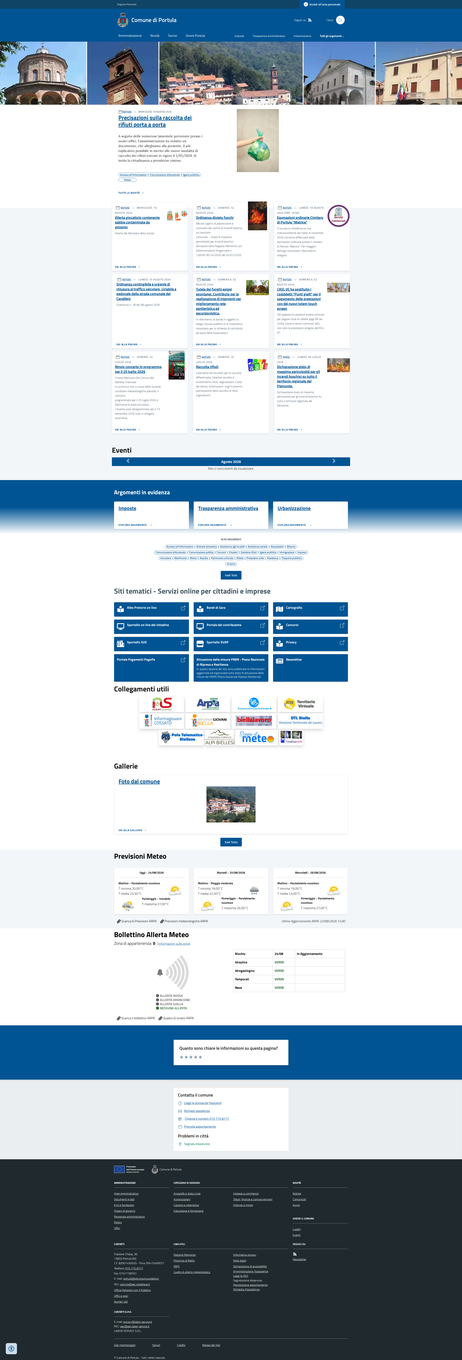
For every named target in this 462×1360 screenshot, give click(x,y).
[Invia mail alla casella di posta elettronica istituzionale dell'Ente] (141, 1278)
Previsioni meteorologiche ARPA (186, 921)
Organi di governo (124, 1211)
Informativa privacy (244, 1255)
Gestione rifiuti (249, 552)
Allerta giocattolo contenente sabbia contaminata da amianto (137, 222)
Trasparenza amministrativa (269, 36)
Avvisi (296, 1205)
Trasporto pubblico (292, 557)
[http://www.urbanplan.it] (300, 704)
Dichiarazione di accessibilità (250, 1266)
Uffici (117, 1228)
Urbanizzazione (302, 36)
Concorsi (221, 552)
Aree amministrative (126, 1193)
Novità (154, 35)
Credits (181, 1345)
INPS (177, 1266)
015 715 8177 (134, 1268)
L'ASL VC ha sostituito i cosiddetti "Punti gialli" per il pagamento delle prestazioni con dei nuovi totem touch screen (299, 299)
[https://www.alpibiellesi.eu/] (219, 737)
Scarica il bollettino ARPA (138, 1018)
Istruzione (165, 557)
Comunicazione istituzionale (171, 552)
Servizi (172, 35)
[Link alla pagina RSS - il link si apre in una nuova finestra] (310, 20)
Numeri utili (121, 1301)
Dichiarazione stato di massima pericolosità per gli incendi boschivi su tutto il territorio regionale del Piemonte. (298, 376)
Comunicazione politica (201, 552)
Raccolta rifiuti (207, 366)
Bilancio (291, 546)
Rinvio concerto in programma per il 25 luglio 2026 (138, 369)
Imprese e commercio (246, 1193)
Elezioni (233, 552)
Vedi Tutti (231, 575)
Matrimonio (180, 557)
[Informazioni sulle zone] (173, 943)
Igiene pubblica (268, 552)
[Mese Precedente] (128, 460)
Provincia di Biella (184, 1260)
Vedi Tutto (231, 842)
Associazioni (277, 546)
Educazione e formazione (188, 1211)
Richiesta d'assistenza (246, 1289)
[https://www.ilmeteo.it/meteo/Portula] (256, 737)
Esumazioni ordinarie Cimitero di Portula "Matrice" (300, 220)
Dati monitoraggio (124, 1345)
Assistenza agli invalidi (232, 546)
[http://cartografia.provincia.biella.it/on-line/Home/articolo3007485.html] (254, 704)
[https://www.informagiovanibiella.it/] (207, 721)
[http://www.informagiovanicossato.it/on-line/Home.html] (161, 721)
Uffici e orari (121, 1296)
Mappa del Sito (211, 1345)
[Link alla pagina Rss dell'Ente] (295, 1254)
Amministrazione (130, 35)
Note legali (239, 1260)
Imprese (301, 552)
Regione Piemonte (126, 4)
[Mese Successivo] (334, 460)
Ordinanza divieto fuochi (215, 217)
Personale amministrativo (129, 1216)
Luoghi (297, 1229)
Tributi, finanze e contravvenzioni (252, 1199)
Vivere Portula (195, 35)
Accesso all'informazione (180, 546)
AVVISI (286, 357)
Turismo (231, 563)
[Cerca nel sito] (339, 20)
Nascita (204, 557)
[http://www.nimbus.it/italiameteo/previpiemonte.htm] (291, 737)
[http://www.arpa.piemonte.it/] (207, 704)
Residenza (272, 557)
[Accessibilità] (11, 1349)
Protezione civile (255, 557)
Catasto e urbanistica (186, 1205)
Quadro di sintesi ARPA (178, 1018)
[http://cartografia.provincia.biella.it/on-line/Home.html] (181, 737)
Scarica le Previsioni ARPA (139, 921)
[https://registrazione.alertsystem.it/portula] (161, 704)
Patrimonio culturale (222, 557)
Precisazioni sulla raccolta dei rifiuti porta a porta (155, 121)
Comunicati (299, 1199)
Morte (193, 557)
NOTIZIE (127, 112)
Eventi (296, 1235)
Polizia (239, 557)
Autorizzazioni (182, 1199)
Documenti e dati (124, 1199)
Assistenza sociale (257, 546)
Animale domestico (206, 546)
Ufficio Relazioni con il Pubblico (132, 1290)
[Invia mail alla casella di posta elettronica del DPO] (137, 1322)
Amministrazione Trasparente (250, 1271)
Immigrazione (287, 552)
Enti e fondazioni (124, 1205)
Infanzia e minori (243, 1205)
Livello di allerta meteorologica (192, 1272)
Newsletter (299, 1259)
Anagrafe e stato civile (187, 1193)
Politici (118, 1222)
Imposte (239, 36)
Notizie (297, 1193)
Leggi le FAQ (240, 1276)
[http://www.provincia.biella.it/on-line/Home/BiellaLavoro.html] (254, 721)
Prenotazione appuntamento (250, 1285)
